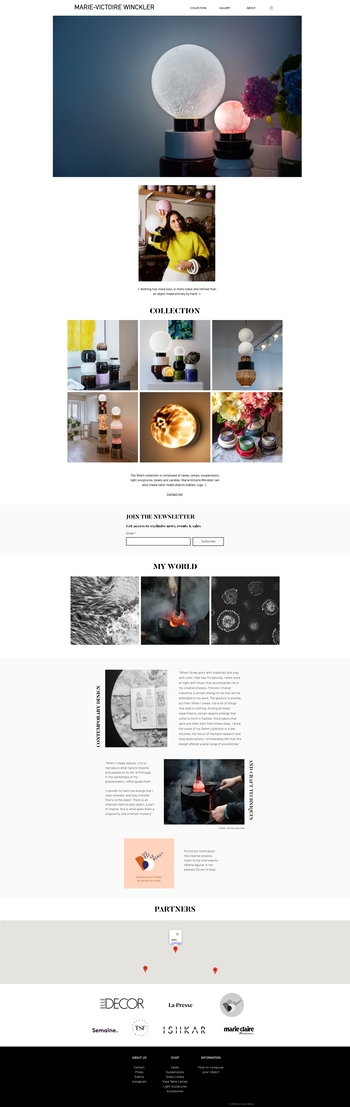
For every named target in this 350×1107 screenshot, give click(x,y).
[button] (198, 8)
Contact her (175, 494)
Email (131, 533)
